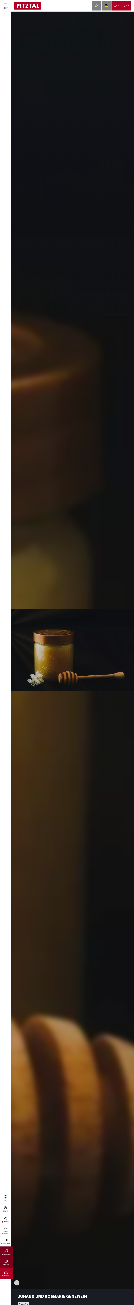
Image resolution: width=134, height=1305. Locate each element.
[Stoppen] (16, 1282)
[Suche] (96, 5)
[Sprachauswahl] (106, 5)
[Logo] (27, 6)
